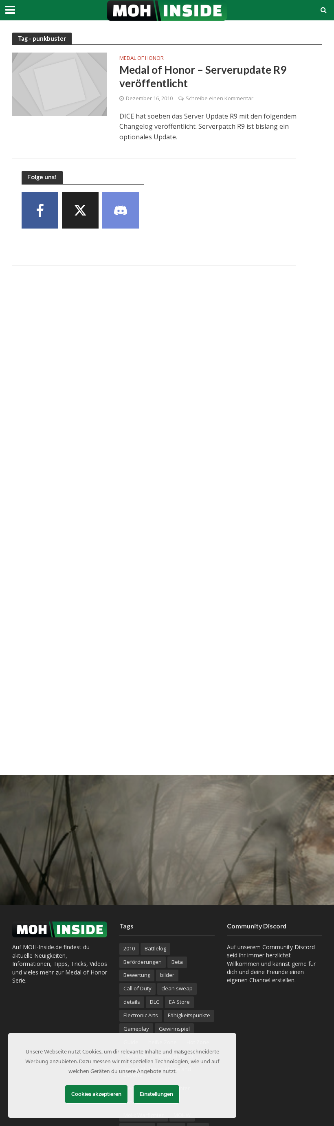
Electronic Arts (140, 1015)
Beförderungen (142, 961)
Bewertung (136, 975)
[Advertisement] (167, 840)
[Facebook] (40, 210)
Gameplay (136, 1028)
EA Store (179, 1001)
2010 (129, 948)
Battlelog (155, 948)
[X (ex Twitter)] (80, 210)
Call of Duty (137, 988)
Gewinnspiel (174, 1028)
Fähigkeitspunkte (189, 1015)
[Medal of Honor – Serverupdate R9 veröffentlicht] (59, 83)
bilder (167, 975)
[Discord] (120, 210)
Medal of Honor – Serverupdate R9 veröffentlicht (202, 76)
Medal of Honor (141, 58)
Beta (177, 961)
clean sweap (177, 988)
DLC (154, 1001)
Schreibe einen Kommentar (219, 98)
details (131, 1001)
